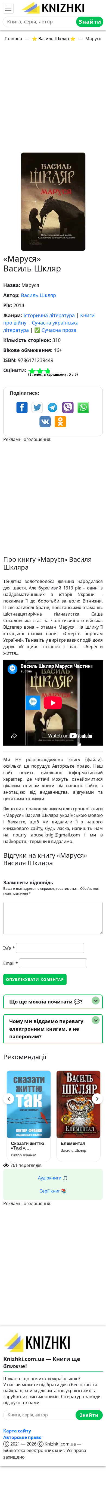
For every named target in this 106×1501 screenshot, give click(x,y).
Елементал (72, 1143)
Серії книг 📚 (53, 1191)
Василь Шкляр (38, 295)
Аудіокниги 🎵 (53, 1178)
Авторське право (22, 1437)
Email (10, 963)
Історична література (49, 315)
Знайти (90, 21)
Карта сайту (17, 1431)
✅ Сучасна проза (55, 330)
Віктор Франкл (23, 1155)
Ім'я (9, 948)
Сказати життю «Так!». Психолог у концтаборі (27, 1145)
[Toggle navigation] (8, 8)
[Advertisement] (53, 99)
